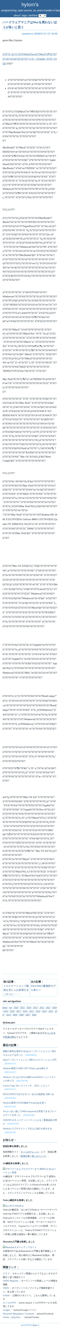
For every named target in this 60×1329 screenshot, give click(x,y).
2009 (15, 1014)
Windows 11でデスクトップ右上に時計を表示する (27, 1128)
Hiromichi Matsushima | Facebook (18, 1313)
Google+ (7, 1310)
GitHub (6, 1295)
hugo (35, 1325)
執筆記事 (9, 1037)
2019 (6, 1011)
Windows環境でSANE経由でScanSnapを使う (24, 1102)
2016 (25, 1011)
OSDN (6, 1288)
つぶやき (51, 1033)
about (17, 15)
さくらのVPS (9, 1302)
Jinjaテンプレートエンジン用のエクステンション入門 (29, 1059)
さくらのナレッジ (30, 1152)
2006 (34, 1014)
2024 (29, 1007)
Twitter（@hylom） (12, 1317)
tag (10, 1007)
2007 (27, 1014)
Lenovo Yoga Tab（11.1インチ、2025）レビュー (26, 1085)
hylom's (30, 4)
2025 (22, 1007)
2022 (42, 1007)
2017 (18, 1011)
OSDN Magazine (10, 1280)
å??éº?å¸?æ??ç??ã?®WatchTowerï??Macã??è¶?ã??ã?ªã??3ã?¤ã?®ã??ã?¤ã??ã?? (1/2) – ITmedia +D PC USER (30, 59)
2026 (16, 1007)
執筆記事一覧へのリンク (33, 1156)
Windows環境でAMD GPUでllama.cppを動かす (25, 1068)
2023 (35, 1007)
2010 (8, 1014)
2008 (21, 1014)
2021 (48, 1007)
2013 (44, 1011)
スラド (6, 1273)
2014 (38, 1011)
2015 (31, 1011)
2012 (50, 1011)
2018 (12, 1011)
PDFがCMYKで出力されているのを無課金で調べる (28, 1094)
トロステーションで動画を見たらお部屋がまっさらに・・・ (16, 990)
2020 (54, 1007)
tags (24, 15)
